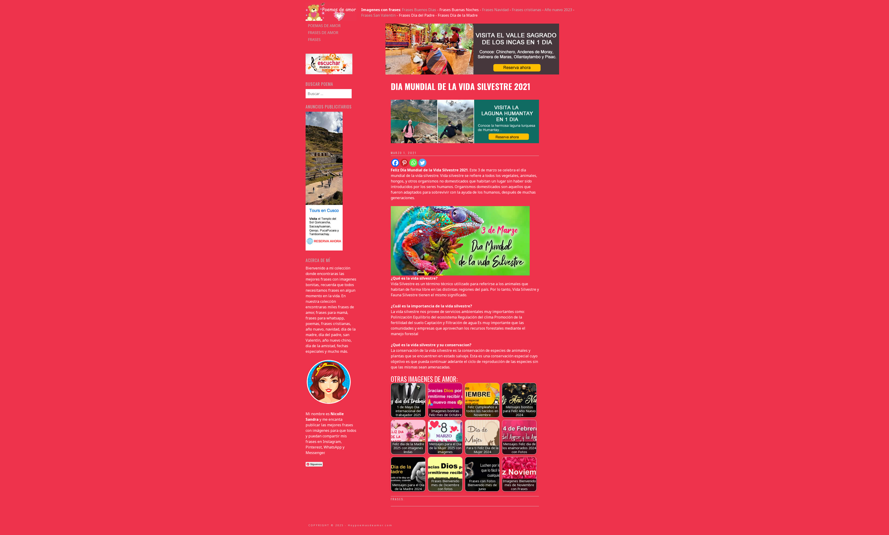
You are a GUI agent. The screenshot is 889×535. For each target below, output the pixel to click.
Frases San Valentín (378, 15)
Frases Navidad (495, 9)
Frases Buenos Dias (419, 9)
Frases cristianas (526, 9)
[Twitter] (422, 163)
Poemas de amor (324, 25)
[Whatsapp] (413, 163)
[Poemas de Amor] (331, 19)
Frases (314, 39)
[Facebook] (395, 163)
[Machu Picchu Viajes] (472, 73)
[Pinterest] (404, 163)
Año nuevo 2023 (558, 9)
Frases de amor (323, 32)
